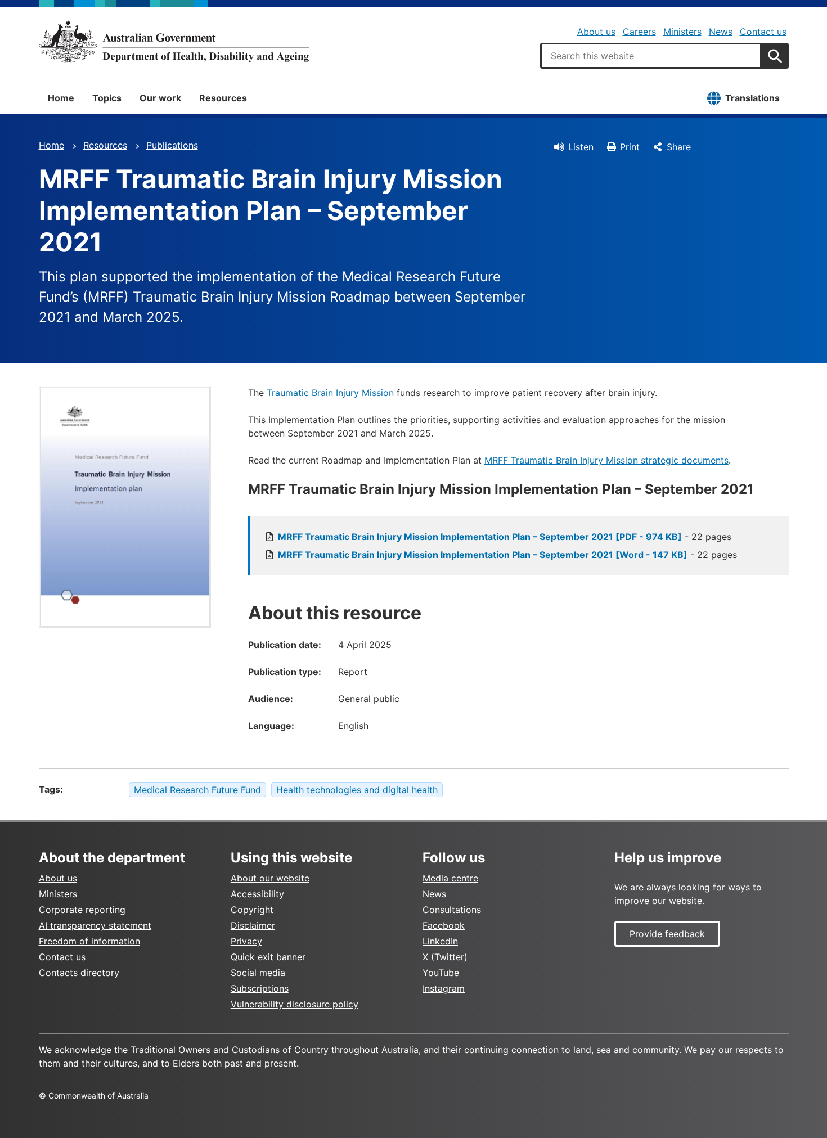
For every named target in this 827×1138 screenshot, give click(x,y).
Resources (223, 98)
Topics (107, 98)
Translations (752, 98)
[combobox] (651, 56)
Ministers (682, 31)
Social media (258, 972)
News (720, 31)
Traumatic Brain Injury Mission (330, 392)
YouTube (441, 972)
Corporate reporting (82, 909)
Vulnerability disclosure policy (294, 1004)
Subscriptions (260, 988)
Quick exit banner (268, 956)
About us (596, 31)
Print (630, 146)
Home (61, 98)
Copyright (252, 909)
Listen (581, 146)
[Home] (174, 41)
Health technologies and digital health (357, 789)
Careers (639, 31)
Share (679, 146)
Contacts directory (79, 972)
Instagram (444, 988)
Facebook (444, 925)
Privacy (246, 941)
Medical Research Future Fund (197, 789)
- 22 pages (504, 536)
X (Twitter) (445, 956)
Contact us (763, 31)
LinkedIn (440, 941)
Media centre (450, 878)
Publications (172, 145)
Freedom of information (89, 941)
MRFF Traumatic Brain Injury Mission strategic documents (606, 460)
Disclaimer (253, 925)
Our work (160, 98)
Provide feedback (667, 933)
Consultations (452, 909)
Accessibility (257, 893)
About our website (270, 878)
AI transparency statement (95, 925)
